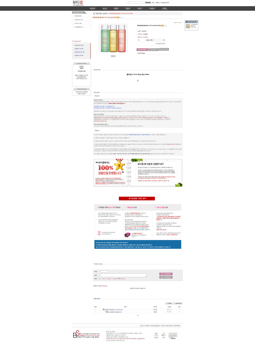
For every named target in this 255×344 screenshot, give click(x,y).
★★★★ (115, 279)
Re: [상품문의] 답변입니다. (115, 312)
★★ (104, 279)
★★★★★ (122, 279)
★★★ (109, 279)
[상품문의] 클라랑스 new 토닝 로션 (113, 309)
